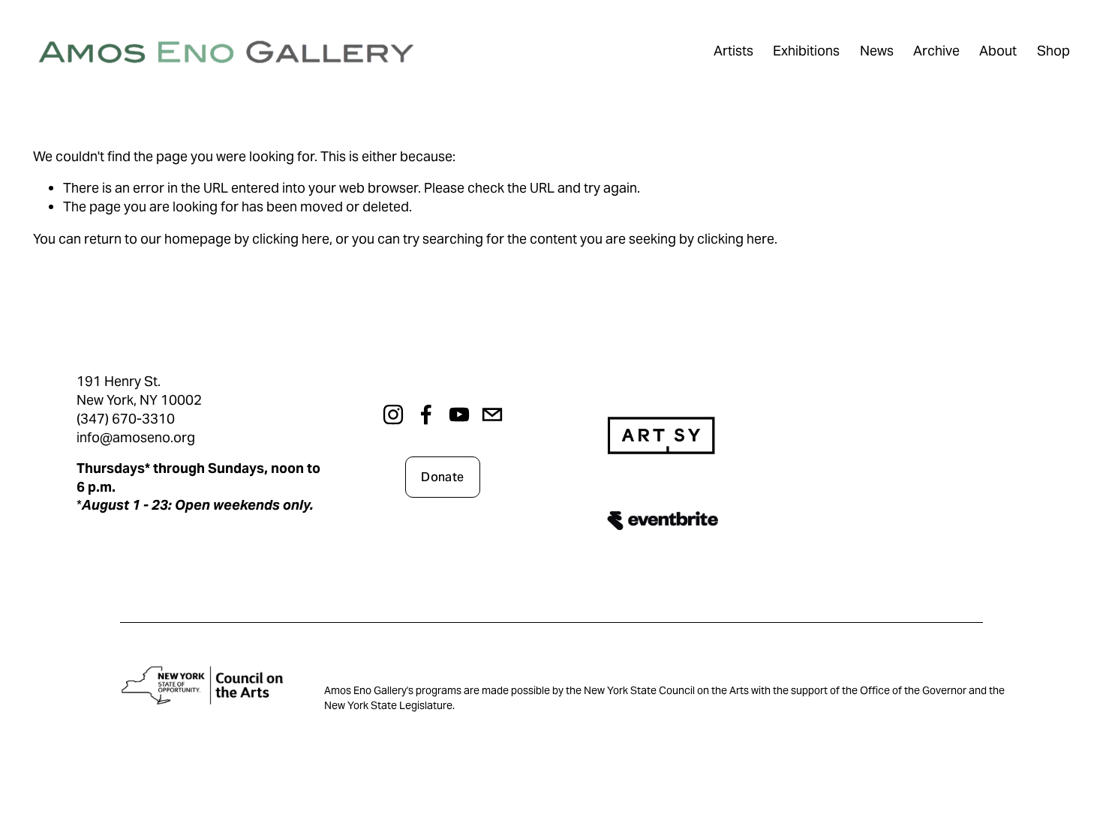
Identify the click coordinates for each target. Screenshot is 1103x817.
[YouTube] (459, 414)
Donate (442, 477)
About (998, 50)
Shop (1053, 50)
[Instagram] (393, 414)
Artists (733, 50)
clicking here (290, 238)
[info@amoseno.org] (492, 414)
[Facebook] (426, 414)
